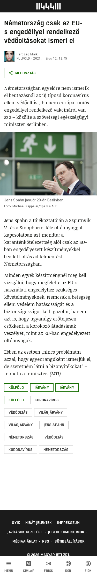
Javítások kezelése (25, 532)
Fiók (88, 571)
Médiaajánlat (24, 541)
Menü (8, 571)
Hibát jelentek (38, 523)
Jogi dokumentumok (66, 532)
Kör (68, 571)
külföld (23, 58)
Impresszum (68, 523)
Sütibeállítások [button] (70, 541)
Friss (48, 571)
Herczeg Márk (27, 54)
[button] (16, 387)
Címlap (28, 571)
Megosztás (25, 73)
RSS (45, 541)
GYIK (16, 523)
